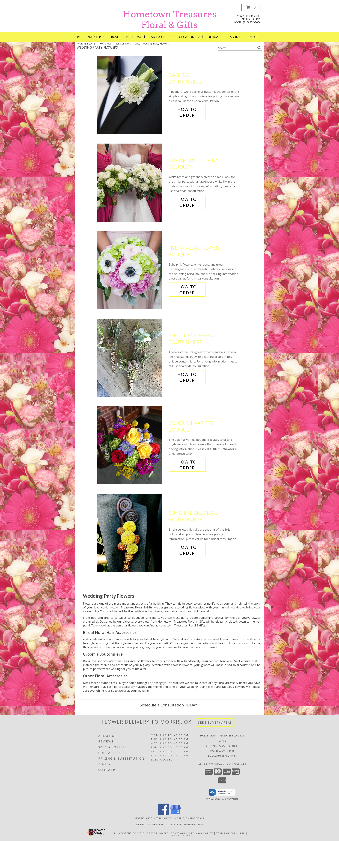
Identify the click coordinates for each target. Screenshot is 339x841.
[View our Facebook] (163, 814)
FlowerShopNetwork (172, 833)
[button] (250, 7)
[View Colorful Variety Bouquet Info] (132, 445)
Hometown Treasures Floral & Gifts (169, 19)
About (235, 37)
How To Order (187, 112)
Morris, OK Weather (149, 824)
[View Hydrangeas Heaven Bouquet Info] (132, 270)
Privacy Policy (202, 833)
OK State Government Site (185, 824)
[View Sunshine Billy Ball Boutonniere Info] (132, 533)
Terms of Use (180, 835)
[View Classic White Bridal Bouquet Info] (132, 182)
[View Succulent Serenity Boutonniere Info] (132, 357)
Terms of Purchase (230, 833)
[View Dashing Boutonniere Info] (132, 95)
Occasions (187, 37)
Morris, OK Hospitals (189, 818)
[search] (259, 48)
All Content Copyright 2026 (134, 833)
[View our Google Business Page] (175, 814)
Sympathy (94, 37)
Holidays (213, 37)
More (254, 37)
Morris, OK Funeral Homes (153, 818)
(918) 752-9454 (251, 22)
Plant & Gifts (158, 37)
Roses (115, 37)
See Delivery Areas (215, 722)
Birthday (133, 37)
